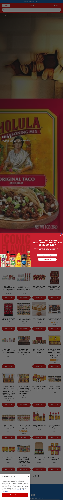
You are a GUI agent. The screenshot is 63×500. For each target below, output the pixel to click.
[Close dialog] (61, 234)
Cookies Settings (15, 495)
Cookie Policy (16, 489)
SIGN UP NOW (47, 259)
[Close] (28, 477)
